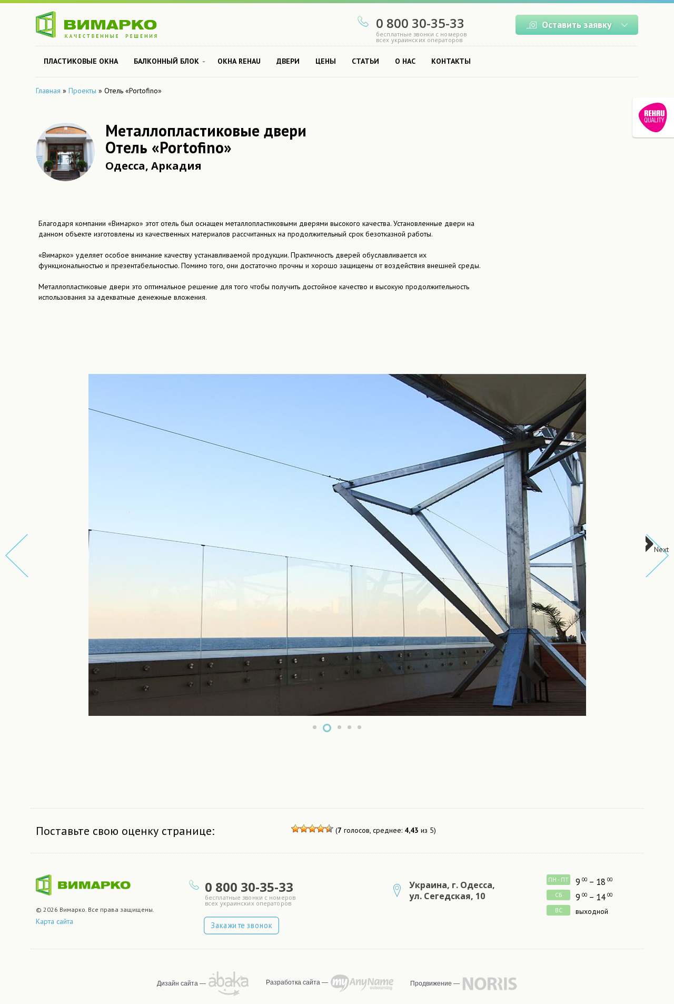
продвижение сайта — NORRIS (489, 983)
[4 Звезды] (320, 828)
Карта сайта (54, 921)
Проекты (82, 90)
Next (661, 549)
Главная (48, 90)
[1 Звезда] (295, 828)
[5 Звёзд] (329, 828)
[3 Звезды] (312, 828)
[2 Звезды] (304, 828)
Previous (16, 555)
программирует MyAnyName (362, 983)
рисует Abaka (229, 983)
